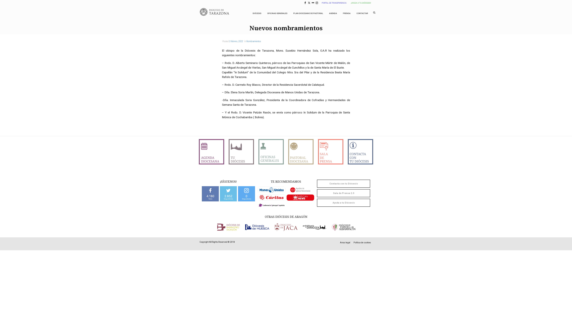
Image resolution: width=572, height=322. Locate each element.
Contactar (362, 13)
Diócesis (257, 13)
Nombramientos (253, 41)
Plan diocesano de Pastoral (308, 13)
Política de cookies (362, 242)
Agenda (333, 13)
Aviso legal (345, 242)
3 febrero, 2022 (236, 41)
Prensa (346, 13)
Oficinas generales (277, 13)
